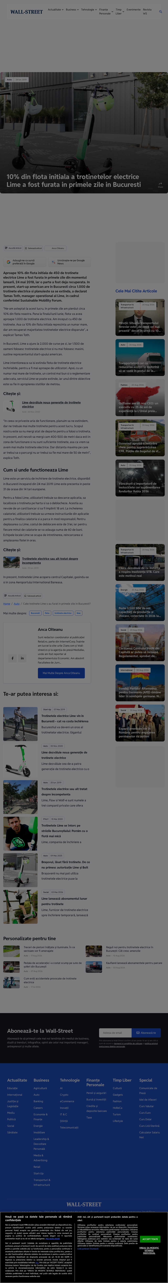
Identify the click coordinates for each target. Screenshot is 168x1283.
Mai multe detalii (53, 1238)
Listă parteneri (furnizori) (87, 1249)
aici (37, 1262)
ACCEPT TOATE (150, 1239)
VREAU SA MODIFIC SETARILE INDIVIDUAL (149, 1250)
